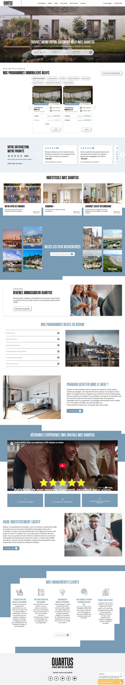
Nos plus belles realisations (53, 83)
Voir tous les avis (15, 163)
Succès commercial (38, 83)
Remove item (75, 53)
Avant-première (52, 78)
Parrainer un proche (22, 309)
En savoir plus (73, 411)
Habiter (50, 3)
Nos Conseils (64, 3)
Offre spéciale (85, 78)
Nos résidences (42, 3)
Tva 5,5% (62, 78)
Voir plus (70, 156)
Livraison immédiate (73, 78)
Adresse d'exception (39, 78)
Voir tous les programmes (111, 73)
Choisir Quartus (74, 3)
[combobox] (60, 52)
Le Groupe (83, 3)
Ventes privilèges (68, 83)
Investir (56, 3)
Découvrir (36, 212)
